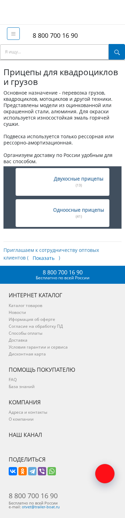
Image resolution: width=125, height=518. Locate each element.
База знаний (22, 386)
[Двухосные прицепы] (33, 182)
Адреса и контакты (28, 412)
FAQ (13, 380)
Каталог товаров (25, 305)
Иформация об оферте (32, 319)
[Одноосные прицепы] (33, 213)
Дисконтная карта (27, 354)
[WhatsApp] (52, 471)
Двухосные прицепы (78, 181)
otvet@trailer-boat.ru (41, 506)
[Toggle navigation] (13, 33)
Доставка (18, 340)
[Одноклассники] (22, 471)
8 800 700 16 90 (53, 35)
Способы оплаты (25, 333)
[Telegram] (32, 471)
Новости (17, 312)
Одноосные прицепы (78, 213)
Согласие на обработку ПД (36, 326)
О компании (21, 419)
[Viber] (42, 471)
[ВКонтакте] (13, 471)
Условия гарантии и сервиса (38, 347)
